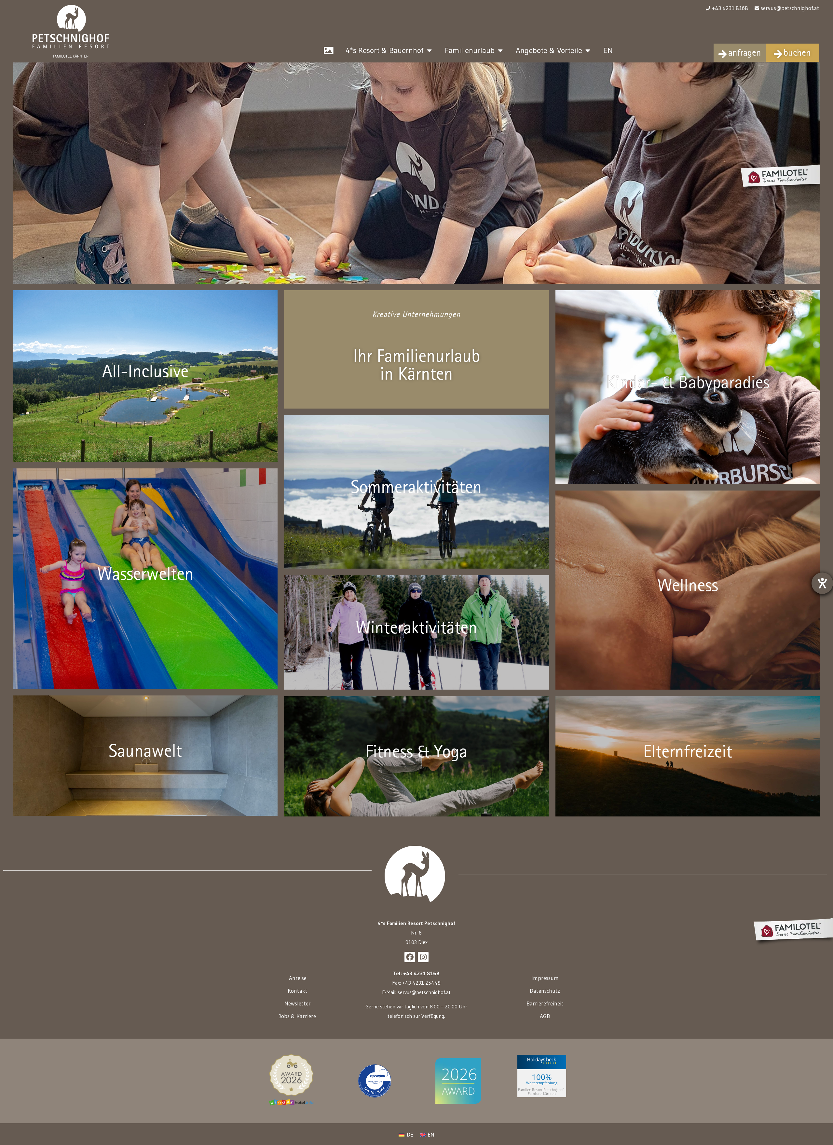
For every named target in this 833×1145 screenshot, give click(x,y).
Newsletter (297, 1003)
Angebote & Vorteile (549, 50)
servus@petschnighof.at (424, 992)
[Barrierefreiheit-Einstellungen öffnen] (822, 583)
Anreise (298, 978)
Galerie (329, 50)
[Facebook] (409, 957)
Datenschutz (545, 990)
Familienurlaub (470, 50)
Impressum (545, 978)
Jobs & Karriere (297, 1016)
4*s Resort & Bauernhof (385, 50)
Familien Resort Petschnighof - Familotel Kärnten (542, 1091)
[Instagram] (423, 957)
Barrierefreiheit (545, 1003)
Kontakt (297, 990)
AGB (545, 1016)
